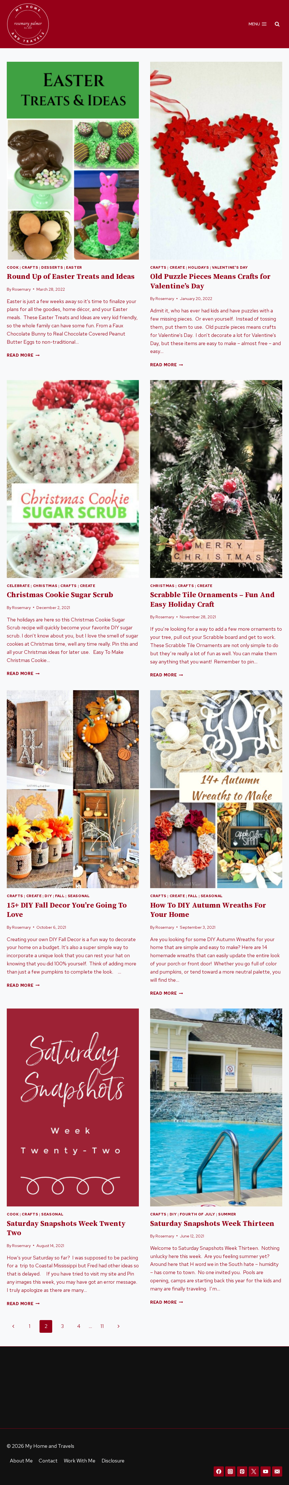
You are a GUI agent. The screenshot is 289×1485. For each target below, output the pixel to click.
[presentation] (73, 161)
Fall (60, 895)
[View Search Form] (277, 24)
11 (102, 1326)
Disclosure (113, 1460)
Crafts (30, 267)
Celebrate (18, 585)
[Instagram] (230, 1471)
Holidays (198, 267)
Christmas (45, 585)
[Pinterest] (242, 1471)
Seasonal (79, 895)
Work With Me (79, 1460)
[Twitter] (254, 1471)
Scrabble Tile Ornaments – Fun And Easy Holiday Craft (212, 599)
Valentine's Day (230, 267)
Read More (23, 355)
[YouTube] (265, 1471)
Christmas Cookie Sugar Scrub (60, 595)
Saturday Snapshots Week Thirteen (212, 1223)
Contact (48, 1460)
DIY (48, 895)
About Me (21, 1460)
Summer (227, 1214)
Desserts (52, 267)
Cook (13, 267)
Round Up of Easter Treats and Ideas (71, 276)
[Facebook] (219, 1471)
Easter (74, 267)
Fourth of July (197, 1214)
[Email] (277, 1471)
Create (177, 267)
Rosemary (21, 289)
